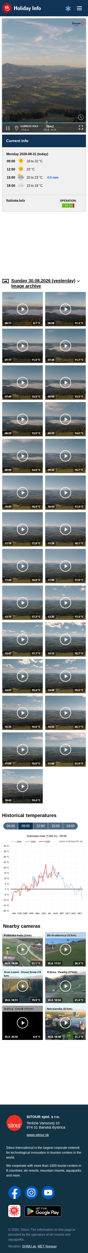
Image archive (26, 286)
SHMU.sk (29, 1246)
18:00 (70, 826)
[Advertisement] (44, 242)
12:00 (40, 826)
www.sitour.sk (38, 1135)
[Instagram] (31, 1193)
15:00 (55, 826)
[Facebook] (14, 1193)
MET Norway (47, 1246)
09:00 (25, 826)
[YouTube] (48, 1193)
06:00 (11, 826)
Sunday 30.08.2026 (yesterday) (43, 280)
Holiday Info (17, 5)
